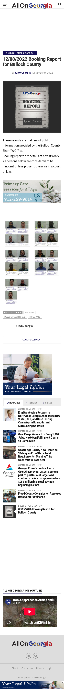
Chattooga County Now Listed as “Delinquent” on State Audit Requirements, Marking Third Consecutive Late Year (37, 455)
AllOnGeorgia (23, 73)
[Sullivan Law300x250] (27, 394)
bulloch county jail (14, 316)
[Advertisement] (32, 553)
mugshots (35, 316)
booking (29, 312)
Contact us (27, 668)
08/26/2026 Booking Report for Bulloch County (36, 510)
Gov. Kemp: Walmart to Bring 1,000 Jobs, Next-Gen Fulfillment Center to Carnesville (38, 437)
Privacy (40, 668)
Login (49, 668)
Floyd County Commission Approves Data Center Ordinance (39, 495)
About (15, 668)
